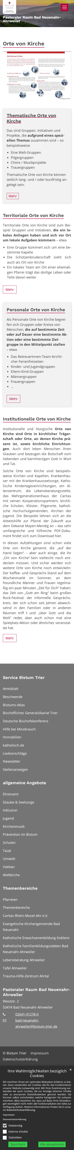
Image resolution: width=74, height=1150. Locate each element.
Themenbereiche (20, 888)
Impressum (9, 1114)
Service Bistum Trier (24, 677)
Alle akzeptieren (52, 1144)
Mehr (10, 289)
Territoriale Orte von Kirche (33, 215)
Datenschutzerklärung (21, 1110)
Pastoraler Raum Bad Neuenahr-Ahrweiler (36, 992)
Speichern (17, 1144)
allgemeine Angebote (24, 782)
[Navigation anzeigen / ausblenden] (64, 7)
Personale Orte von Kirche (36, 309)
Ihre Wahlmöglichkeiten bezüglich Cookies (37, 1073)
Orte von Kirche (23, 43)
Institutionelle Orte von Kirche (37, 419)
